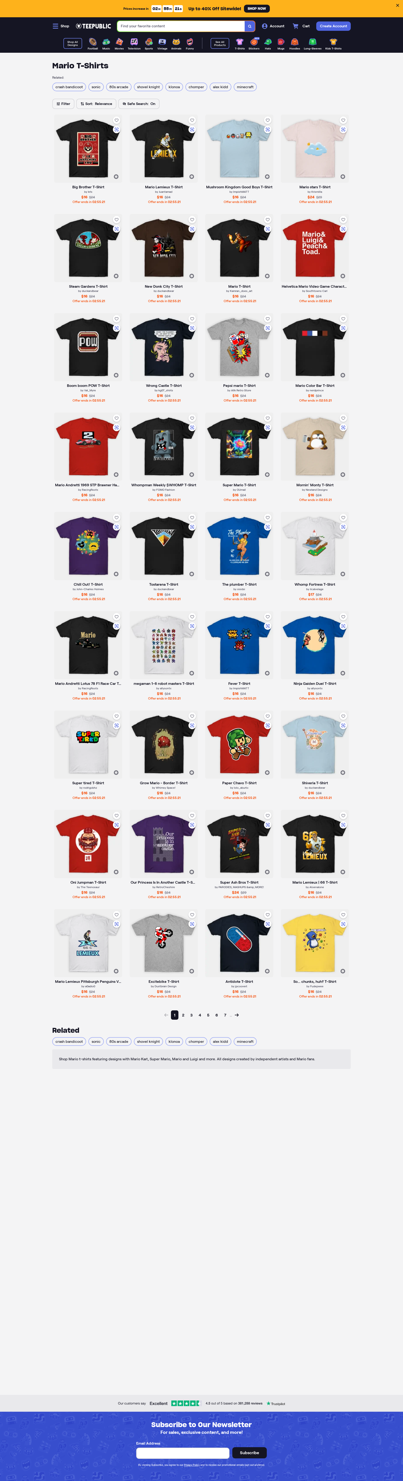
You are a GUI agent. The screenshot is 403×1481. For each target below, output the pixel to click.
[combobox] (181, 26)
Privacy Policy (192, 1464)
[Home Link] (93, 26)
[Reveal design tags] (116, 176)
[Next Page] (236, 1015)
